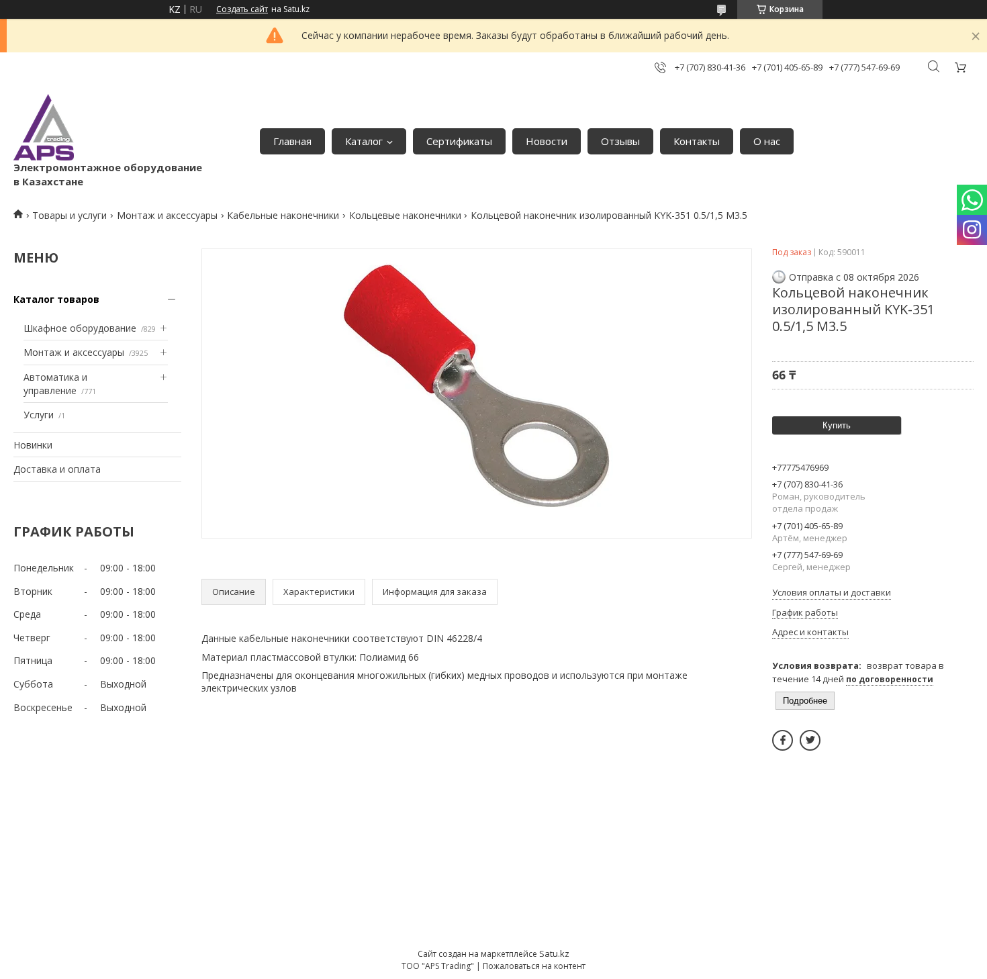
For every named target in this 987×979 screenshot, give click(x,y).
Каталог (364, 141)
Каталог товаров (56, 299)
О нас (766, 141)
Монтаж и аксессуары (167, 215)
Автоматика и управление (55, 384)
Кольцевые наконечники (405, 215)
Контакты (696, 141)
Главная (292, 141)
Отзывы (620, 141)
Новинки (32, 444)
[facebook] (782, 740)
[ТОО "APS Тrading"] (43, 127)
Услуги (38, 414)
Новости (546, 141)
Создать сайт (242, 9)
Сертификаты (459, 141)
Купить (836, 425)
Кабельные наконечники (283, 215)
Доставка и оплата (57, 469)
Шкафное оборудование (79, 328)
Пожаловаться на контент (534, 966)
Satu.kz (554, 953)
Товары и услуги (69, 215)
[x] (810, 740)
